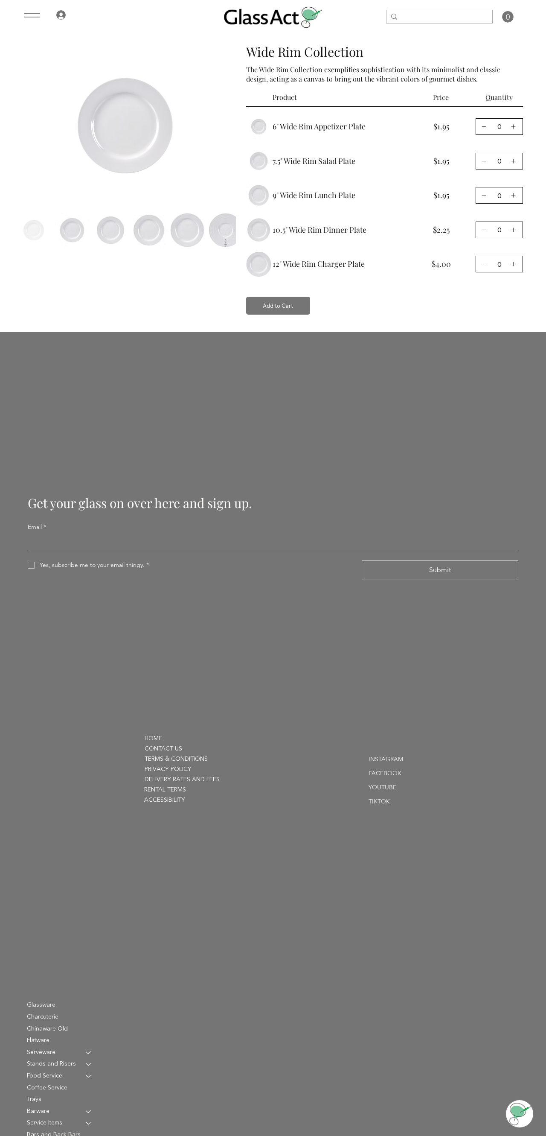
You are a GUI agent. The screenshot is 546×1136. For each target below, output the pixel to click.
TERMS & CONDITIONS (176, 759)
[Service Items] (88, 1123)
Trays (34, 1099)
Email (37, 527)
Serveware (41, 1052)
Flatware (38, 1040)
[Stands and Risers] (88, 1064)
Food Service (44, 1076)
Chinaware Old (47, 1029)
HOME (153, 739)
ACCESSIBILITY (164, 800)
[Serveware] (88, 1053)
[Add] (483, 126)
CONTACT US (163, 749)
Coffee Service (47, 1088)
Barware (38, 1111)
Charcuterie (42, 1017)
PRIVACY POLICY (168, 769)
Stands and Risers (51, 1064)
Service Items (44, 1123)
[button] (508, 17)
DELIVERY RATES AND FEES (182, 780)
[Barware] (88, 1112)
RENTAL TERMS (165, 790)
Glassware (41, 1005)
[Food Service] (88, 1076)
